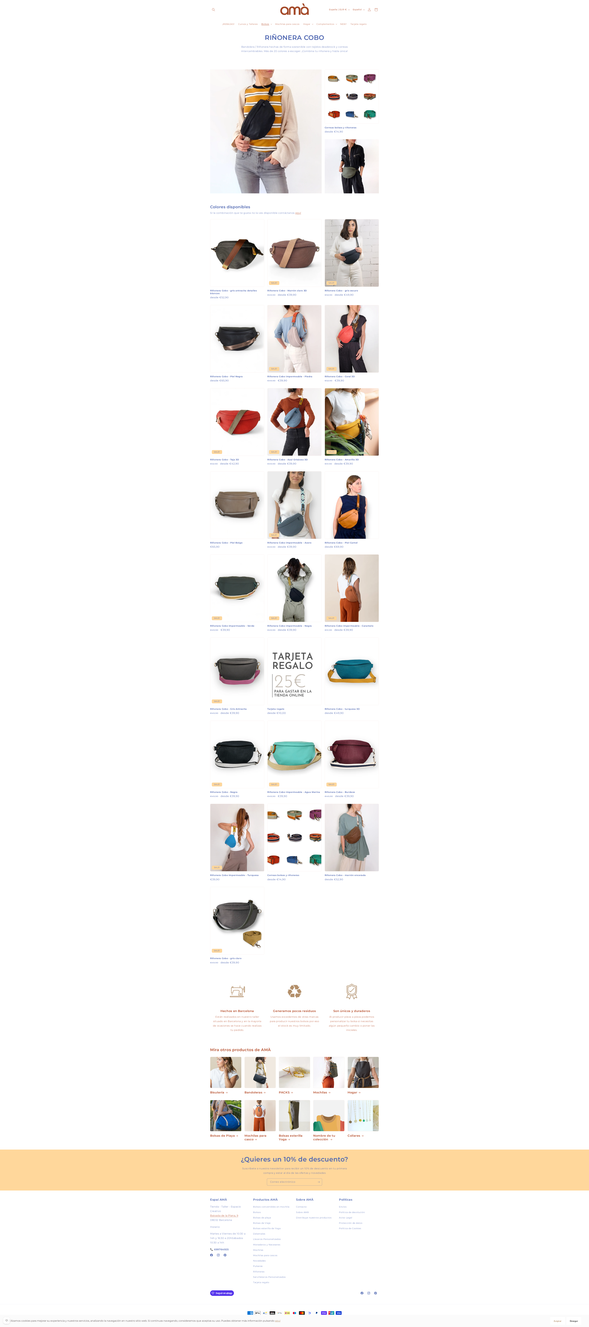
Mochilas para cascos (265, 1255)
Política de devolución (352, 1212)
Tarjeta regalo (275, 709)
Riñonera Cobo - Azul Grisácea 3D (287, 459)
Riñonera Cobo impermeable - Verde (232, 626)
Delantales (259, 1233)
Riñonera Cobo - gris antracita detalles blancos (233, 292)
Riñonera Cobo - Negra (223, 792)
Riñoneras (258, 1271)
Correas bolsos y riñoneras (340, 127)
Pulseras (258, 1266)
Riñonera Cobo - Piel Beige (226, 543)
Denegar (574, 1321)
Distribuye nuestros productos (313, 1217)
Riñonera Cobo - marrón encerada (345, 875)
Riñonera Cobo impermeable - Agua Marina (293, 792)
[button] (213, 9)
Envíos (343, 1206)
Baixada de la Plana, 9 (224, 1215)
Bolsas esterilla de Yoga (267, 1228)
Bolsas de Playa (222, 1135)
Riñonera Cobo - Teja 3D (224, 459)
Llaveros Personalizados (267, 1239)
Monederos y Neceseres (266, 1244)
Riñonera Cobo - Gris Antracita (228, 709)
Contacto (301, 1206)
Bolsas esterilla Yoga (291, 1137)
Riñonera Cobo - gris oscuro (341, 290)
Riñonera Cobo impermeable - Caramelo (349, 626)
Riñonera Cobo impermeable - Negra (289, 626)
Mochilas (320, 1092)
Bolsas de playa (262, 1217)
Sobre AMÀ (302, 1212)
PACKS (284, 1092)
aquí (298, 212)
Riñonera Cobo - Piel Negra (226, 376)
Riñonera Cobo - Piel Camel (341, 543)
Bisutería (217, 1092)
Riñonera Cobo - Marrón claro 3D (287, 290)
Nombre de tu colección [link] (324, 1137)
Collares (354, 1135)
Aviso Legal (345, 1217)
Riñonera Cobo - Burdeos (340, 792)
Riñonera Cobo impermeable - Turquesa (234, 875)
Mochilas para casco (255, 1137)
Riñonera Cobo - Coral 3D (340, 376)
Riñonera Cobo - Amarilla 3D (342, 459)
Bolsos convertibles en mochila (271, 1206)
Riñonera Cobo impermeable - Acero (289, 543)
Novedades (259, 1260)
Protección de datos (350, 1222)
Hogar (352, 1092)
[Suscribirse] (318, 1182)
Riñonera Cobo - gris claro (225, 958)
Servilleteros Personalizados (269, 1276)
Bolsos (257, 1212)
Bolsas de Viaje (262, 1222)
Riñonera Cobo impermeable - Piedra (289, 376)
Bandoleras (253, 1092)
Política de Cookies (350, 1228)
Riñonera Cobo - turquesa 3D (342, 709)
